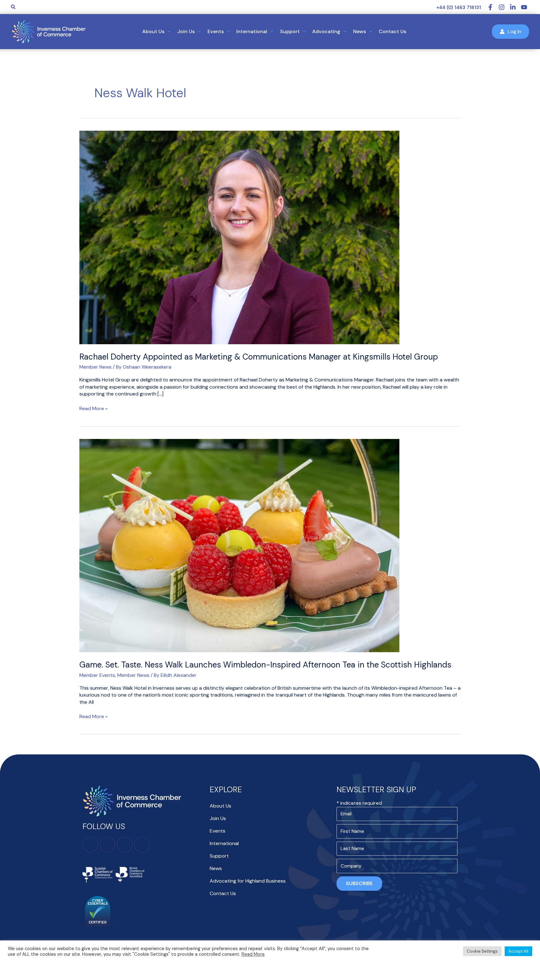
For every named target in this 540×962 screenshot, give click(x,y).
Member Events (97, 675)
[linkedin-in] (515, 7)
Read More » (93, 408)
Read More (253, 954)
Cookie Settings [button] (482, 951)
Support (219, 856)
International (224, 843)
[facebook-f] (492, 7)
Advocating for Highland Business (248, 881)
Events (217, 831)
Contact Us (223, 893)
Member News (95, 367)
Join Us (218, 818)
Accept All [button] (518, 951)
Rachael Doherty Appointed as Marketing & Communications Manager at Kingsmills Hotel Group (258, 356)
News (216, 868)
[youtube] (525, 7)
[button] (13, 7)
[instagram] (504, 7)
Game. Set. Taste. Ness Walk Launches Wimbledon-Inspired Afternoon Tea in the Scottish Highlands (265, 664)
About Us (220, 806)
